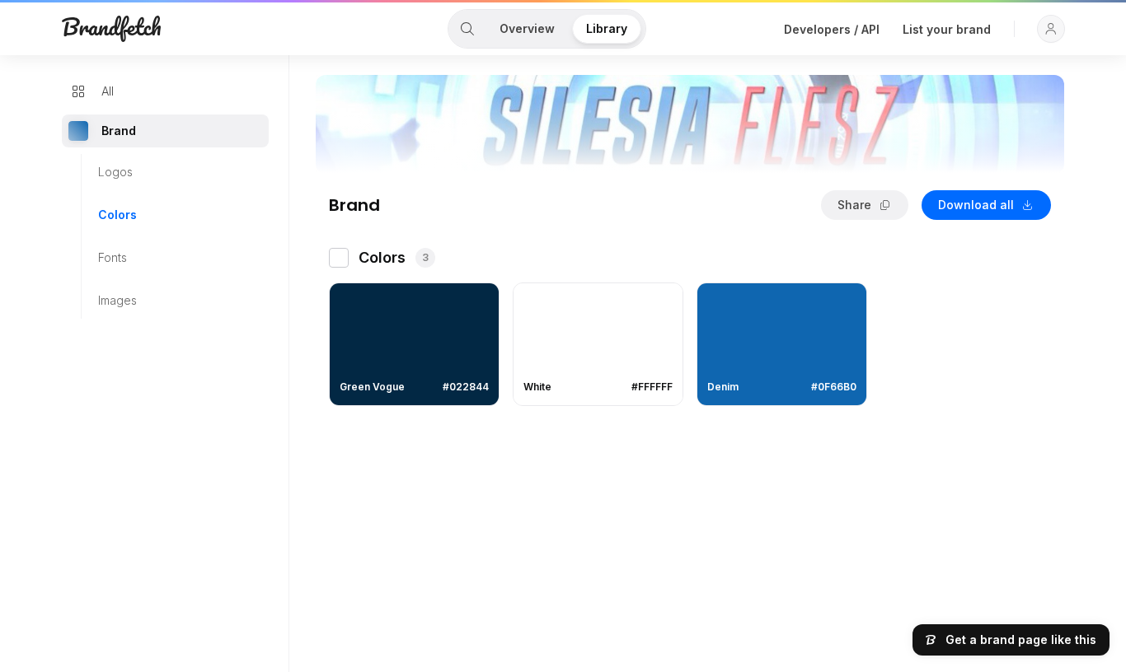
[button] (1051, 29)
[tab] (467, 29)
